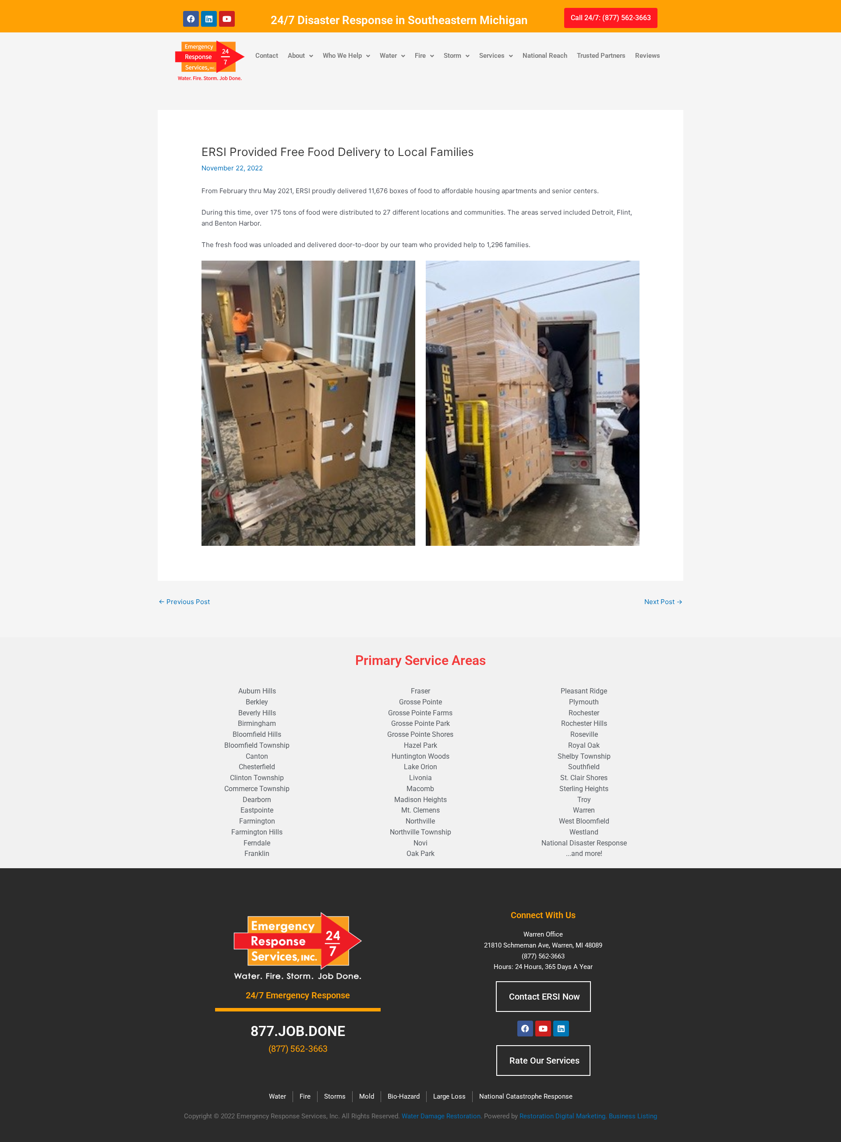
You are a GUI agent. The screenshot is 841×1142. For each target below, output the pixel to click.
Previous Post (184, 602)
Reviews (647, 56)
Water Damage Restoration (441, 1116)
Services (492, 56)
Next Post (663, 602)
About (296, 56)
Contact (266, 56)
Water (388, 56)
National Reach (545, 56)
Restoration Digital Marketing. (564, 1116)
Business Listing (633, 1116)
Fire (420, 56)
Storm (452, 56)
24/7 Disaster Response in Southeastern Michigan (399, 20)
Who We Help (342, 56)
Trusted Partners (601, 56)
